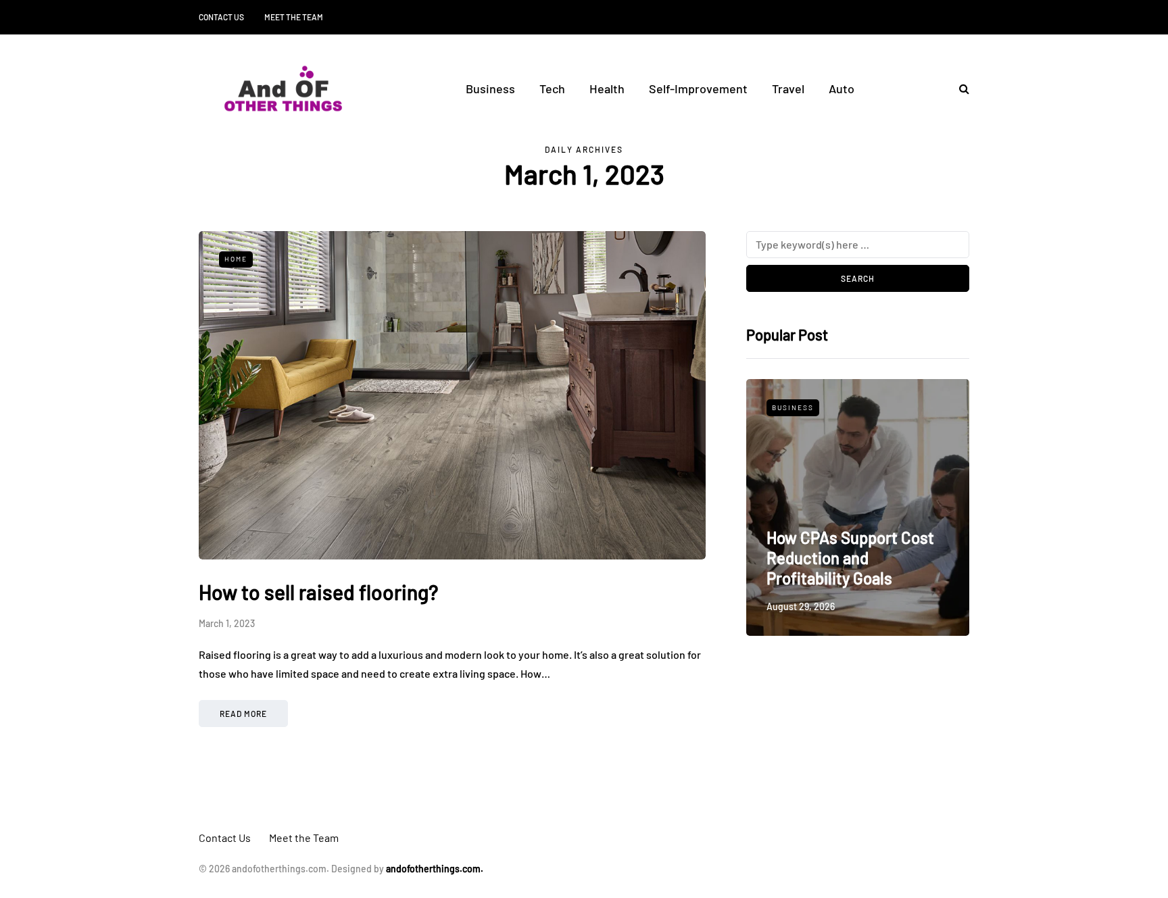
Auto (841, 88)
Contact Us (221, 17)
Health (607, 88)
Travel (788, 88)
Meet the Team (293, 17)
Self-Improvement (698, 88)
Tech (552, 88)
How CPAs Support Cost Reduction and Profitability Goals (850, 558)
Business (490, 88)
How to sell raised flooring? (318, 592)
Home (235, 259)
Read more (243, 713)
